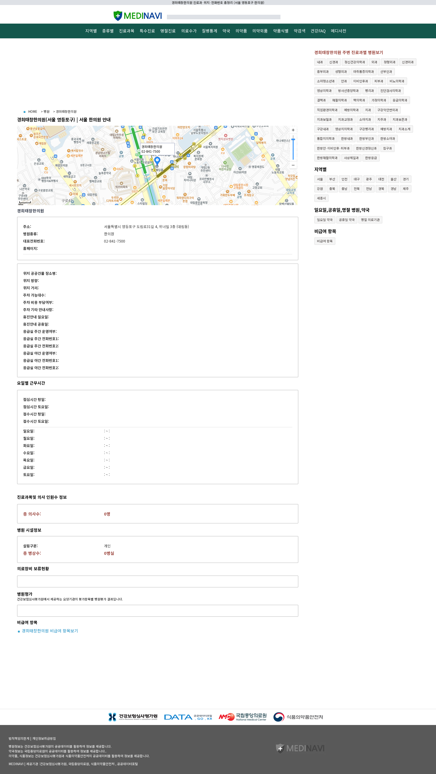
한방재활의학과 (327, 157)
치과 (368, 110)
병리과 (369, 90)
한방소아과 (387, 138)
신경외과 (408, 62)
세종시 (321, 198)
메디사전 (338, 31)
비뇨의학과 (397, 81)
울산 (393, 179)
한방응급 (371, 157)
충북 (332, 188)
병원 (47, 111)
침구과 (387, 148)
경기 (406, 179)
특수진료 (147, 31)
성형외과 (341, 71)
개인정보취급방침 (44, 738)
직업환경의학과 (327, 110)
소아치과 (365, 119)
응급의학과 (400, 100)
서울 (320, 179)
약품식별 (281, 31)
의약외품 (260, 31)
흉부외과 (323, 71)
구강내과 (323, 129)
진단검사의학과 (390, 90)
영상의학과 (324, 90)
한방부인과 (366, 138)
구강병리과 (366, 129)
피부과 (378, 81)
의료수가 (189, 31)
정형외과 (390, 62)
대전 (381, 179)
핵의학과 (359, 100)
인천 (344, 179)
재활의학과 (339, 100)
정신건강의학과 (354, 62)
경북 (381, 188)
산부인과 (386, 71)
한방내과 (347, 138)
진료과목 (126, 31)
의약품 (241, 31)
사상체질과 (351, 157)
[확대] (293, 130)
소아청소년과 (326, 81)
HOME (32, 111)
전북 (357, 188)
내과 (320, 62)
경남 (393, 188)
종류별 (108, 31)
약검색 (299, 31)
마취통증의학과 (363, 71)
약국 (226, 31)
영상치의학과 (344, 129)
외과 (374, 62)
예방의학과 (351, 110)
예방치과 (386, 129)
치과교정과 (345, 119)
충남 (344, 188)
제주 (406, 188)
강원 (320, 188)
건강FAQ (318, 31)
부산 (332, 179)
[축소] (293, 165)
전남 (369, 188)
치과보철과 (324, 119)
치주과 (381, 119)
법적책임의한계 (19, 738)
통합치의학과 (326, 138)
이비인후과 (360, 81)
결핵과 (321, 100)
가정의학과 (379, 100)
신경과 (333, 62)
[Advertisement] (153, 74)
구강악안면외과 (387, 110)
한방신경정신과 (366, 148)
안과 (344, 81)
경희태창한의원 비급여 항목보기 (49, 631)
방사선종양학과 (348, 90)
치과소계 (404, 129)
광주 (369, 179)
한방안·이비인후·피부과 (333, 148)
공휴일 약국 (347, 219)
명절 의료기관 (370, 219)
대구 (357, 179)
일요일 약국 (325, 219)
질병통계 (209, 31)
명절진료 (168, 31)
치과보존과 (400, 119)
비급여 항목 (325, 241)
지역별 (91, 31)
